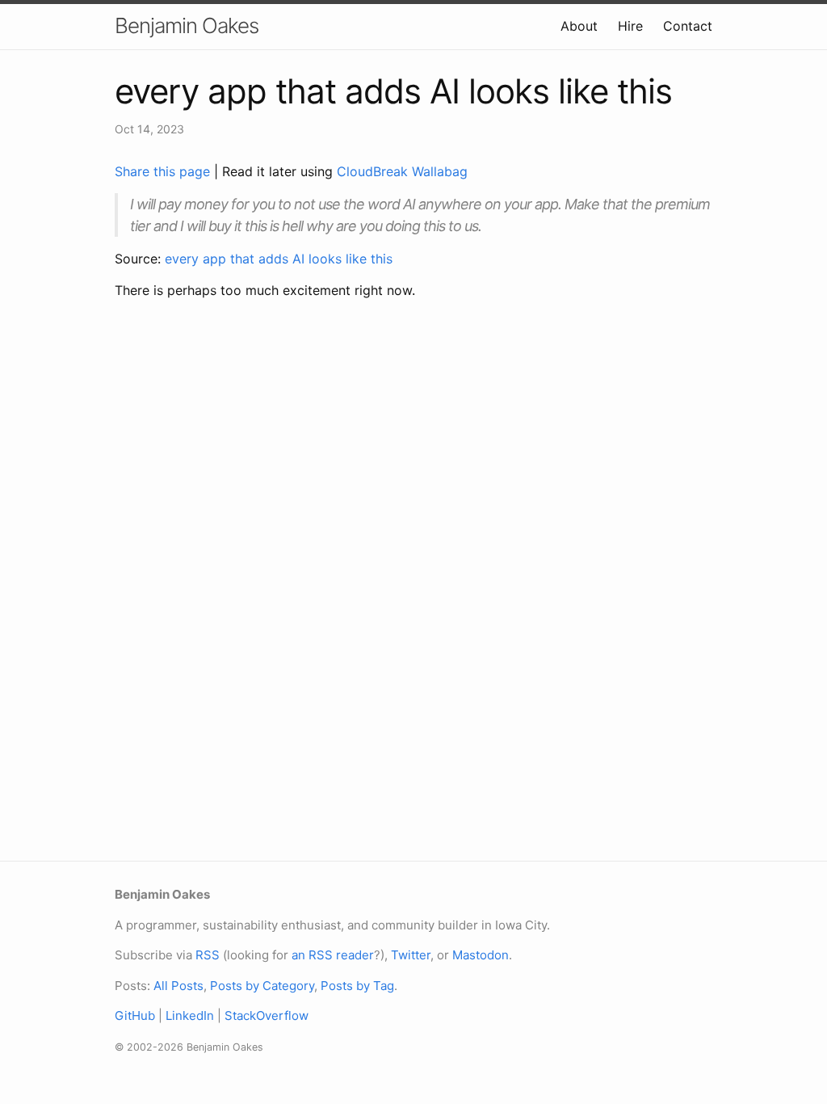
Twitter (410, 955)
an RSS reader (333, 955)
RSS (207, 955)
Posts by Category (262, 985)
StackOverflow (267, 1015)
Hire (630, 26)
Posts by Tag (357, 985)
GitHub (135, 1015)
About (579, 26)
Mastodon (480, 955)
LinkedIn (190, 1015)
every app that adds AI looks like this (279, 259)
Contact (687, 26)
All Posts (178, 985)
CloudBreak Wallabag (402, 171)
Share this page (164, 171)
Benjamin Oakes (186, 25)
